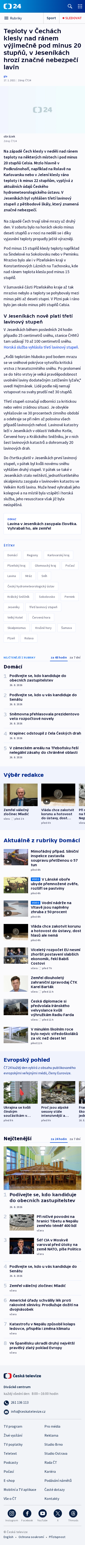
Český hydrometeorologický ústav (30, 586)
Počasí (70, 565)
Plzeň (11, 638)
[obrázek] (42, 109)
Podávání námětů (58, 1480)
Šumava (66, 628)
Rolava (29, 638)
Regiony (32, 555)
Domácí (12, 555)
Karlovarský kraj (58, 555)
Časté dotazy (54, 1489)
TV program (13, 1426)
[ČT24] (12, 6)
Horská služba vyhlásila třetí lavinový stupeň (41, 347)
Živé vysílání (13, 1435)
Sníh (44, 576)
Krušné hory (43, 628)
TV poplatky (13, 1444)
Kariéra (50, 1471)
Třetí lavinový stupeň (43, 607)
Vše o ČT (10, 1498)
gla (5, 76)
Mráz (28, 576)
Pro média (52, 1426)
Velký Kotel (15, 617)
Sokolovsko (47, 597)
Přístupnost (57, 1537)
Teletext (10, 1453)
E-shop (9, 1480)
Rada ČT (50, 1462)
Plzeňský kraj (16, 565)
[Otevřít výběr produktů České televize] (80, 6)
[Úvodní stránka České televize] (23, 1375)
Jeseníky (13, 607)
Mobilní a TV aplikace (20, 1489)
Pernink (70, 597)
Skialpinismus (16, 628)
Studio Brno (53, 1444)
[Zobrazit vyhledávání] (70, 6)
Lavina (11, 576)
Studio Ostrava (55, 1453)
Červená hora (41, 617)
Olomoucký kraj (45, 565)
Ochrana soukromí (31, 1537)
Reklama (51, 1435)
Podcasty (11, 1462)
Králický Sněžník (18, 597)
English (8, 1537)
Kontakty (51, 1498)
